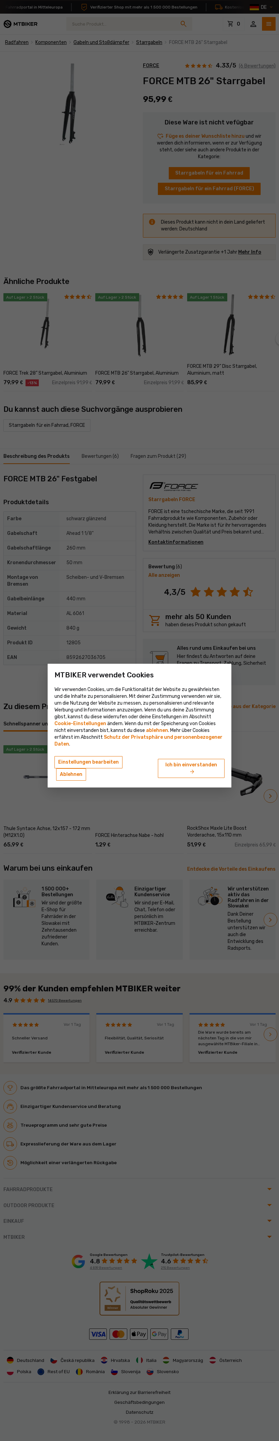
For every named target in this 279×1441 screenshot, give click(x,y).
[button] (157, 730)
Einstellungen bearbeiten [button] (88, 762)
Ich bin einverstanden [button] (191, 769)
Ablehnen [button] (71, 774)
